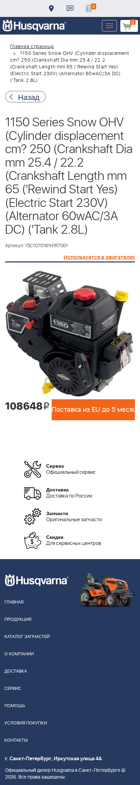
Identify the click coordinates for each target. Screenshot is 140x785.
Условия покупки (25, 723)
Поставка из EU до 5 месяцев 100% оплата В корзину (93, 410)
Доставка (51, 8)
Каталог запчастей (27, 637)
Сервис (12, 688)
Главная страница (32, 46)
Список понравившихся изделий (88, 8)
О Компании (19, 654)
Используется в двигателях (99, 257)
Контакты (70, 8)
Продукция (17, 619)
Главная (13, 602)
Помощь (14, 706)
